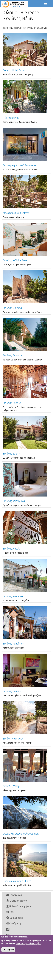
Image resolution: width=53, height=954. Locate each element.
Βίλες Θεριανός (11, 117)
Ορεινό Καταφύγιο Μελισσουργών (21, 833)
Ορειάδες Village (12, 786)
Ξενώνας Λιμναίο (11, 548)
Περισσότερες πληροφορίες (28, 943)
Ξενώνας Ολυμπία (12, 691)
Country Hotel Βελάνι (14, 70)
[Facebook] (26, 929)
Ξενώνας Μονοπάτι (13, 596)
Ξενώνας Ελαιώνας (12, 355)
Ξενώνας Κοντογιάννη (14, 501)
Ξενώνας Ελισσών (12, 403)
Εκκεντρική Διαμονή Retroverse (19, 165)
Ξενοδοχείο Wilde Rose (15, 260)
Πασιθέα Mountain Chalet (17, 881)
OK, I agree (8, 949)
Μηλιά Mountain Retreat (16, 213)
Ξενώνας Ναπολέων (13, 643)
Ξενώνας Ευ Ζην (11, 453)
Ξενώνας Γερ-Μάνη (13, 308)
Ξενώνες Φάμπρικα (13, 738)
